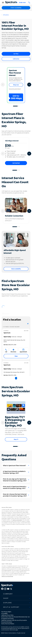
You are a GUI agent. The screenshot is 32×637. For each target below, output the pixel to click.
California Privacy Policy (7, 615)
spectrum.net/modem (17, 519)
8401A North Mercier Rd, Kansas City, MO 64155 (14, 340)
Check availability (16, 8)
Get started (16, 163)
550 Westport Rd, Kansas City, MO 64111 (14, 372)
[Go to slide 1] (14, 170)
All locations (6, 14)
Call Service (16, 59)
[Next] (29, 85)
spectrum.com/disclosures (7, 576)
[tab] (16, 594)
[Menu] (3, 2)
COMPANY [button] (8, 594)
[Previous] (3, 85)
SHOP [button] (5, 598)
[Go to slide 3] (19, 170)
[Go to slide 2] (18, 446)
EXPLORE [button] (7, 603)
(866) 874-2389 (10, 344)
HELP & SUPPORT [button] (11, 607)
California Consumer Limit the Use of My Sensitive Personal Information (14, 621)
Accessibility (4, 613)
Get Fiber (16, 54)
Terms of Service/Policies (7, 623)
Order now (22, 2)
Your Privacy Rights (6, 611)
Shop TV (16, 439)
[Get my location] (28, 324)
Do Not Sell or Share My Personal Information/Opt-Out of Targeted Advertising (15, 617)
